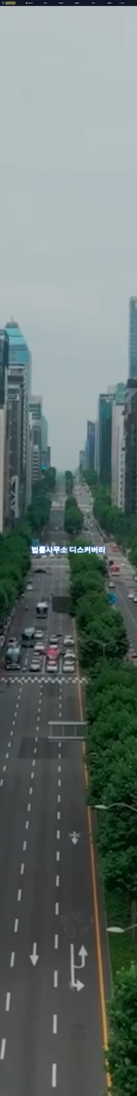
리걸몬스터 (30, 3)
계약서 (93, 3)
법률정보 (77, 3)
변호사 (45, 3)
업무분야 (61, 3)
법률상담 (109, 3)
